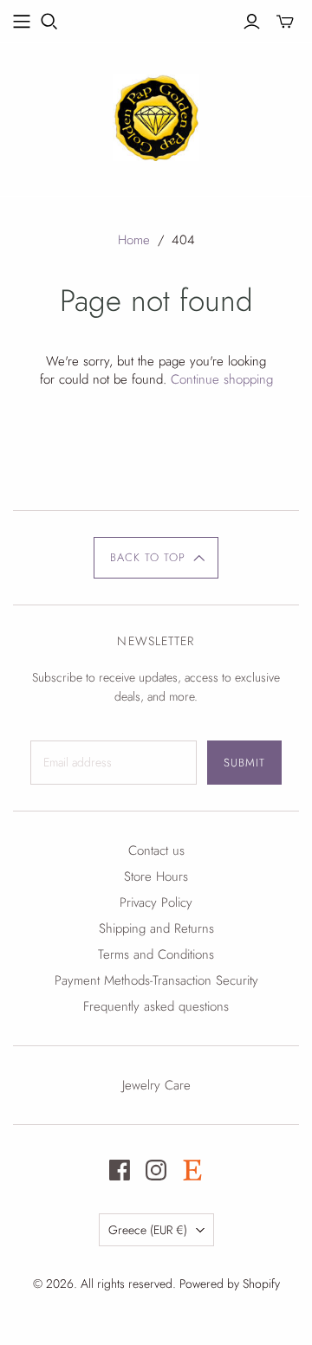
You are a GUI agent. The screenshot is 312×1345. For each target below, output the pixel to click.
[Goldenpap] (156, 115)
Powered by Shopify (229, 1283)
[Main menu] (21, 21)
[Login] (252, 21)
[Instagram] (156, 1170)
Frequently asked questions (156, 1006)
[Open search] (49, 21)
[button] (156, 558)
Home (134, 239)
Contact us (156, 850)
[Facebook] (119, 1170)
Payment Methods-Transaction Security (156, 980)
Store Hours (156, 876)
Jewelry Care (156, 1085)
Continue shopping (222, 379)
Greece (147, 1229)
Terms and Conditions (156, 954)
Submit (244, 762)
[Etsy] (192, 1170)
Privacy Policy (156, 902)
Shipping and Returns (156, 928)
